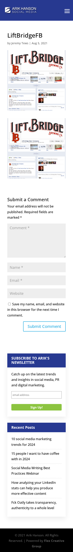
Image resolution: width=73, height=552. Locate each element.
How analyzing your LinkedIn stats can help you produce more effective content (33, 488)
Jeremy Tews (19, 43)
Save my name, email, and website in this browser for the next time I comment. (35, 309)
